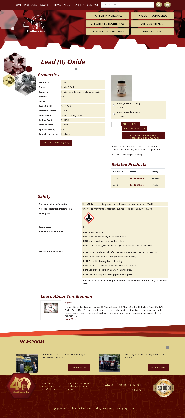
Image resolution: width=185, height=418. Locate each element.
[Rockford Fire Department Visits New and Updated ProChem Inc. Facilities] (109, 363)
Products (30, 4)
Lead (68, 302)
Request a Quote (134, 128)
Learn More (70, 318)
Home (17, 4)
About (68, 4)
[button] (79, 367)
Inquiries (45, 4)
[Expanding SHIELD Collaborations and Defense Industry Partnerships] (27, 363)
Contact (92, 4)
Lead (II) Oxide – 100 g (128, 103)
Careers (79, 4)
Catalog (109, 385)
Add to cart (130, 124)
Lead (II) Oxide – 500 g (128, 112)
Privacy (136, 390)
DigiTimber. (129, 408)
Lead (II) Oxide (137, 178)
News (57, 4)
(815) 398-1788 (82, 383)
